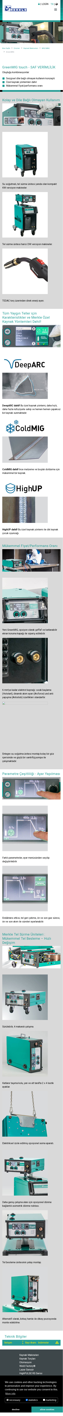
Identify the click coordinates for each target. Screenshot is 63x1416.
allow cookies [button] (47, 1409)
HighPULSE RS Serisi (30, 1373)
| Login (44, 4)
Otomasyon (25, 1362)
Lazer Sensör (26, 1369)
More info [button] (10, 1393)
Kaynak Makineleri (29, 1355)
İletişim (8, 1342)
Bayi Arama (31, 1342)
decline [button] (16, 1409)
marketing (50, 1400)
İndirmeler (43, 1342)
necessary (14, 1400)
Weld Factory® (27, 1366)
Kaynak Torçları (27, 1358)
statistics (33, 1400)
